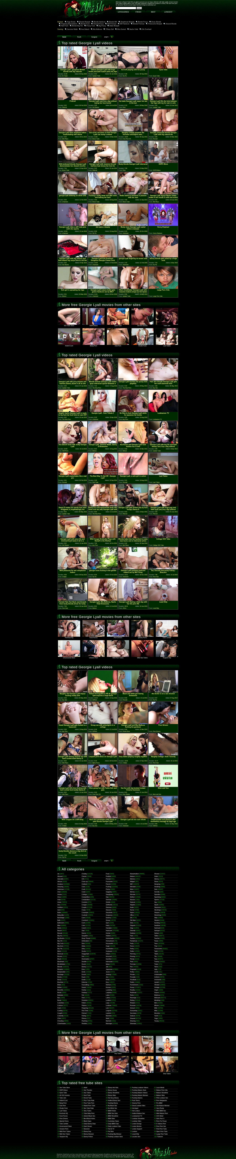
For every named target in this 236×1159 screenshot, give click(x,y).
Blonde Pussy (143, 22)
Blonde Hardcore (99, 22)
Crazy (84, 910)
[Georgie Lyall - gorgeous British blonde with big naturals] (72, 68)
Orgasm (132, 925)
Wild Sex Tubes (142, 658)
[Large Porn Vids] (163, 288)
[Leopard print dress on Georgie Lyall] (103, 755)
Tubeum (160, 1136)
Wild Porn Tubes (118, 658)
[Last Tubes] (163, 474)
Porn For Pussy (161, 1121)
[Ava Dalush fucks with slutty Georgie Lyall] (72, 443)
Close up (85, 881)
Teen (156, 943)
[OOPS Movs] (163, 162)
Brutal (59, 992)
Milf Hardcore (124, 24)
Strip (155, 918)
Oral (131, 923)
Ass (58, 905)
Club (83, 887)
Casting (60, 1010)
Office (132, 915)
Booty (59, 980)
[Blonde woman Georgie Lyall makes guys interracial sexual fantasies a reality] (103, 380)
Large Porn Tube (162, 1134)
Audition (60, 907)
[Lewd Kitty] (163, 600)
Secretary (133, 1013)
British (59, 987)
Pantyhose (133, 941)
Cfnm (59, 1018)
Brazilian (60, 982)
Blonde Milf (113, 22)
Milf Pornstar (111, 24)
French (108, 884)
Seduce (132, 1016)
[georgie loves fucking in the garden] (103, 569)
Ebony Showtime (113, 1093)
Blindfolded (61, 964)
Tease (156, 941)
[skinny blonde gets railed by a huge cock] (163, 257)
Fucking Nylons (137, 1098)
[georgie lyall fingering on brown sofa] (133, 257)
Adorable (60, 879)
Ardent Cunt (69, 346)
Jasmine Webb (72, 29)
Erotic (83, 972)
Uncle (156, 972)
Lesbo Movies (136, 1126)
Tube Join (167, 326)
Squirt (156, 905)
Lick (107, 1008)
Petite (132, 951)
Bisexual (60, 954)
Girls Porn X (160, 1118)
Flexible (84, 1023)
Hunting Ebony (113, 1103)
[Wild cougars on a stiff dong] (72, 818)
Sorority (156, 892)
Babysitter (60, 915)
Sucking (157, 923)
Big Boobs (60, 938)
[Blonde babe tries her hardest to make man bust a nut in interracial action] (133, 537)
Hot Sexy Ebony (113, 1098)
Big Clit (59, 941)
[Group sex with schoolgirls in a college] (103, 723)
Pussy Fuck (90, 26)
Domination (85, 959)
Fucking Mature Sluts (139, 1090)
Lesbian (108, 1005)
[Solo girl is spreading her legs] (72, 288)
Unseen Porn (93, 658)
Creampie (85, 912)
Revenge (133, 998)
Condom (84, 902)
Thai (155, 946)
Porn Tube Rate (69, 1074)
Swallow (157, 925)
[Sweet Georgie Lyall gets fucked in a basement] (72, 723)
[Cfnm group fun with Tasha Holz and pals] (103, 786)
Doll (83, 956)
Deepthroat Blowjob (127, 22)
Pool (131, 961)
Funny (108, 889)
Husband (109, 951)
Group (108, 920)
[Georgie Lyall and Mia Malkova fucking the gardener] (133, 723)
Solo (155, 889)
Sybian (156, 933)
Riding (132, 1000)
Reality (132, 990)
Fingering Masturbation (69, 24)
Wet (155, 1003)
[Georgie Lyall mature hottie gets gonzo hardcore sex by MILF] (103, 288)
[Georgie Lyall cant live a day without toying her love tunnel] (103, 99)
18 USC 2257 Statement (123, 1157)
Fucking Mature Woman (140, 1095)
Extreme (84, 982)
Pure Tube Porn (93, 1074)
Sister (156, 876)
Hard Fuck (64, 26)
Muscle (132, 899)
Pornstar (133, 964)
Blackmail (60, 961)
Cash (59, 1008)
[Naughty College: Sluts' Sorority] (163, 755)
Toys (155, 959)
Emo (83, 969)
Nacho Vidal (133, 29)
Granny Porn (136, 1103)
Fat (83, 995)
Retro (132, 995)
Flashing (84, 1021)
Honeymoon (110, 941)
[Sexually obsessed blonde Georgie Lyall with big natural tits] (163, 131)
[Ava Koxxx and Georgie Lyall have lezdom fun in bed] (133, 443)
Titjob (156, 954)
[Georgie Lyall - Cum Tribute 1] (103, 411)
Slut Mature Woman (163, 1106)
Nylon (132, 912)
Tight (156, 951)
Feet (83, 998)
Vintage (156, 987)
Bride (59, 985)
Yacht (156, 1016)
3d (58, 874)
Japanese (109, 969)
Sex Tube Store (69, 326)
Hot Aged (135, 1108)
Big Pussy (102, 26)
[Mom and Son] (163, 786)
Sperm (156, 899)
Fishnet (84, 1013)
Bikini (59, 951)
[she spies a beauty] (103, 225)
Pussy (132, 987)
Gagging (109, 892)
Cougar (84, 905)
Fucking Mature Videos (140, 1093)
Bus (58, 998)
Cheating (60, 1021)
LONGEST (168, 12)
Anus (59, 897)
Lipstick (108, 1013)
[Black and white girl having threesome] (133, 692)
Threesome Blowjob (155, 24)
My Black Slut (112, 1106)
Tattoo (156, 936)
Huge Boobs (71, 22)
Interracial (109, 961)
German (108, 899)
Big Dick (60, 946)
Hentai (108, 933)
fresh (79, 37)
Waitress (157, 995)
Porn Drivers (118, 638)
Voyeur (156, 992)
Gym (107, 923)
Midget (132, 881)
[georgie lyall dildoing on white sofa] (72, 194)
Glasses (108, 910)
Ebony (84, 967)
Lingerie (108, 1010)
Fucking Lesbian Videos (140, 1087)
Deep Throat (86, 938)
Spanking (157, 897)
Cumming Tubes (113, 1121)
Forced (108, 879)
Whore (156, 1005)
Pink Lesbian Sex (162, 1098)
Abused (60, 876)
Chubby (84, 874)
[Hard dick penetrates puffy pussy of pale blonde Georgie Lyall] (103, 818)
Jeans (108, 972)
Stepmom (157, 907)
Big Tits (59, 949)
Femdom (85, 1000)
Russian (133, 1005)
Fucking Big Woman (114, 1134)
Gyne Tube (118, 326)
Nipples (132, 905)
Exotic (84, 980)
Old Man (133, 920)
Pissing (132, 956)
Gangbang (109, 894)
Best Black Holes (89, 1118)
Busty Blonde (156, 22)
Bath (58, 920)
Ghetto (108, 902)
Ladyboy (109, 992)
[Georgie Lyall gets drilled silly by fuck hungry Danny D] (133, 506)
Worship (157, 1013)
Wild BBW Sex (161, 1111)
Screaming (133, 1010)
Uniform (157, 977)
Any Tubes (118, 1053)
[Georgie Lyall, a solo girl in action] (133, 474)
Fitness (84, 1018)
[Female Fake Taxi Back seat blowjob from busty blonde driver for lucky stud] (72, 600)
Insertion (109, 959)
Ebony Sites (112, 1095)
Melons (132, 879)
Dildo (83, 946)
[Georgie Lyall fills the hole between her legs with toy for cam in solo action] (163, 99)
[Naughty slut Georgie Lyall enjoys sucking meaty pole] (72, 692)
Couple (84, 907)
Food (107, 874)
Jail (107, 967)
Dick (83, 943)
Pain (131, 936)
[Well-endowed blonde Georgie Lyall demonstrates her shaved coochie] (72, 162)
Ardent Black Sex (89, 1116)
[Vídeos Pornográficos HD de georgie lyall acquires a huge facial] (103, 692)
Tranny (156, 961)
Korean (108, 987)
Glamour (109, 907)
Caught (59, 1013)
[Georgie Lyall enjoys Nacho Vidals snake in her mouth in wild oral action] (163, 194)
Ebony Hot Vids (113, 1087)
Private (132, 974)
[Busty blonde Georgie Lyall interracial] (133, 162)
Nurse (132, 910)
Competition (86, 897)
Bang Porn (93, 346)
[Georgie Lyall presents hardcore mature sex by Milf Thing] (133, 569)
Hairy (107, 925)
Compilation (86, 899)
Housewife (109, 943)
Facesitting (85, 985)
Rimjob (132, 1003)
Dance (84, 933)
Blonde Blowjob (84, 22)
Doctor (84, 951)
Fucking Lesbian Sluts (115, 1136)
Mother (132, 897)
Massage (109, 1023)
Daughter (85, 936)
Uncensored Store (69, 658)
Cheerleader (61, 1023)
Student (156, 920)
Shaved (132, 1018)
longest (94, 37)
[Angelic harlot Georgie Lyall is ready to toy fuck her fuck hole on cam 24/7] (72, 411)
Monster (132, 894)
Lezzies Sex (136, 1136)
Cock (83, 889)
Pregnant (133, 969)
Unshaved (157, 980)
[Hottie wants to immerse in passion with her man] (133, 194)
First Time (85, 1010)
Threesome (158, 949)
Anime (59, 894)
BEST (153, 12)
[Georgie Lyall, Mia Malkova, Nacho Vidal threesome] (103, 600)
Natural (132, 902)
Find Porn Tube (161, 1129)
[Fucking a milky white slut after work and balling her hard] (103, 194)
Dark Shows (88, 1126)
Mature (132, 876)
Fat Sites (111, 1131)
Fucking (108, 887)
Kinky (108, 980)
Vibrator (157, 985)
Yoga (156, 1018)
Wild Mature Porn (162, 1113)
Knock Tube (167, 1053)
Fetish (84, 1003)
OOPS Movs (93, 326)
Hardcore (109, 930)
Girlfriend (109, 905)
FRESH (138, 12)
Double (84, 961)
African (59, 881)
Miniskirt (133, 887)
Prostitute (133, 980)
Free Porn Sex (161, 1126)
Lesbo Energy (136, 1124)
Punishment (134, 985)
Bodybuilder (61, 972)
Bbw (58, 925)
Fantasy (84, 992)
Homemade (110, 938)
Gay (107, 897)
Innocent (109, 956)
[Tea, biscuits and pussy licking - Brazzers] (163, 569)
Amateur (60, 884)
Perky (132, 949)
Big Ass (59, 936)
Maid (107, 1018)
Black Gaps (87, 1121)
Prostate (133, 977)
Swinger (157, 930)
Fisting (84, 1016)
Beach (59, 930)
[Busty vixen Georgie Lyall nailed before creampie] (133, 225)
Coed (83, 892)
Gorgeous (109, 915)
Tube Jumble (166, 638)
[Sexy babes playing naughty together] (133, 755)
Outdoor (132, 933)
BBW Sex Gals (113, 1113)
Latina (108, 998)
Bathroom (60, 923)
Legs (107, 1003)
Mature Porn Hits (162, 1090)
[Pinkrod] (72, 99)
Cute (83, 925)
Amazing (60, 887)
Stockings (157, 910)
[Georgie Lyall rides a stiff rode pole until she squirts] (72, 225)
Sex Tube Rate (142, 1074)
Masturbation (134, 874)
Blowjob (60, 969)
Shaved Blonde (171, 24)
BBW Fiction (112, 1111)
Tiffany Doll (110, 29)
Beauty (59, 933)
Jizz (107, 977)
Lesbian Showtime (138, 1118)
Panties (132, 938)
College (84, 894)
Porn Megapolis (161, 1100)
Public (132, 982)
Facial (84, 987)
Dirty (83, 949)
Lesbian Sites (136, 1121)
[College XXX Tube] (163, 537)
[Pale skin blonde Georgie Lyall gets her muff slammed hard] (163, 380)
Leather (108, 1000)
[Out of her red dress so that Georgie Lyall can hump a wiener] (103, 131)
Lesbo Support (137, 1129)
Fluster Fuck (142, 346)
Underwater (158, 974)
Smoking (157, 887)
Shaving (133, 1021)
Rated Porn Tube (118, 1074)
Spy (155, 902)
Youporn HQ (167, 658)
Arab (59, 899)
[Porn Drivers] (163, 723)
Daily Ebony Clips (90, 1124)
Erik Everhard (146, 29)
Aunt (58, 910)
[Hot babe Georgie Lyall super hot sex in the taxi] (133, 99)
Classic (84, 876)
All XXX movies (142, 326)
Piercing (133, 954)
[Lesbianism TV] (163, 411)
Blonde (59, 967)
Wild (155, 1010)
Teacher (157, 938)
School (132, 1008)
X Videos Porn (161, 1124)
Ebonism (87, 1129)
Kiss (107, 982)
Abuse (132, 1157)
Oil (131, 918)
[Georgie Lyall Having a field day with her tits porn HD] (133, 600)
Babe (59, 912)
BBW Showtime (113, 1116)
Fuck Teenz (136, 1100)
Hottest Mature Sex (138, 1113)
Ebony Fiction (88, 1136)
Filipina (84, 1005)
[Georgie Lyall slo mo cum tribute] (133, 818)
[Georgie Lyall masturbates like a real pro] (72, 474)
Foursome (109, 881)
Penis (132, 946)
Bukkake (60, 995)
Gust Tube (142, 1053)
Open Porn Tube (161, 1131)
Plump (132, 959)
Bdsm (59, 928)
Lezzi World (160, 1087)
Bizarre (59, 956)
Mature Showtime (162, 1093)
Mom (131, 889)
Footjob (108, 876)
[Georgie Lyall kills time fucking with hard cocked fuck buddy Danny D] (72, 786)
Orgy (131, 928)
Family (84, 990)
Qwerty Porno (142, 638)
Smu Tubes (167, 1074)
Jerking (108, 974)
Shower (156, 874)
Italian (108, 964)
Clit (83, 879)
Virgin (156, 990)
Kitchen (108, 985)
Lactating (109, 990)
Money (132, 892)
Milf (131, 884)
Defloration (85, 941)
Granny (108, 918)
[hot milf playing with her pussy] (133, 68)
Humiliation (109, 949)
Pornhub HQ (69, 638)
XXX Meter (159, 1116)
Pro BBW (159, 1103)
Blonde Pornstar (138, 24)
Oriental (132, 930)
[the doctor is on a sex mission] (163, 692)
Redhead (133, 992)
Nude (132, 907)
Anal (58, 892)
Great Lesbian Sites (138, 1106)
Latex (108, 995)
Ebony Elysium (89, 1134)
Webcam (157, 998)
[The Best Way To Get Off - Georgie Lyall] (103, 474)
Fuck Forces (93, 638)
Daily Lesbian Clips (114, 1126)
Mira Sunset (121, 29)
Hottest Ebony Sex (114, 1100)
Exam (83, 977)
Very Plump (160, 1108)
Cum (83, 918)
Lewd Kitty (135, 1134)
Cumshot (85, 920)
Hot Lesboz (136, 1111)
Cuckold (84, 915)
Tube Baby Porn (89, 1113)
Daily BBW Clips (113, 1124)
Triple (156, 964)
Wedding (157, 1000)
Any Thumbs (93, 1053)
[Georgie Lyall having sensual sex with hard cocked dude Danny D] (72, 755)
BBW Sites (111, 1118)
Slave (156, 881)
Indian (108, 954)
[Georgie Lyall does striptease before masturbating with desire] (72, 131)
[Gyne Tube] (163, 68)
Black (59, 959)
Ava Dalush (85, 29)
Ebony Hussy (112, 1090)
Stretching (157, 915)
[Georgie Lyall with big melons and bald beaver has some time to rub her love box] (72, 257)
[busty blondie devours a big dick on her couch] (72, 849)
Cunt (83, 923)
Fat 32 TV (111, 1129)
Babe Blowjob (114, 26)
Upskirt (156, 982)
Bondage (60, 974)
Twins (156, 967)
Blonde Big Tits (77, 26)
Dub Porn (118, 346)
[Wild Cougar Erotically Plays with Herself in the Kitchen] (103, 537)
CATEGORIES (123, 12)
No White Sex (112, 1108)
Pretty (132, 972)
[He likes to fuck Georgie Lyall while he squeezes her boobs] (133, 411)
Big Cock (60, 943)
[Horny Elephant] (163, 225)
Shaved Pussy (98, 24)
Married (108, 1021)
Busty (59, 1000)
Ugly (155, 969)
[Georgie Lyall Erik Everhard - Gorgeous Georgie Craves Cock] (103, 257)
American (60, 889)
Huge (108, 946)
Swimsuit (157, 928)
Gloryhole (109, 912)
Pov (131, 967)
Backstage (60, 918)
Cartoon (60, 1005)
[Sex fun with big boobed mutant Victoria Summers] (133, 786)
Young (156, 1021)
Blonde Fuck (85, 24)
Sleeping (157, 884)
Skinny (156, 879)
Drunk (84, 964)
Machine (109, 1016)
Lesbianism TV (137, 1116)
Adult (69, 1053)
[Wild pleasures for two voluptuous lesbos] (72, 569)
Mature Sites (160, 1095)
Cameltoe (60, 1003)
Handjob (109, 928)
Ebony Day (87, 1131)
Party (131, 943)
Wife (155, 1008)
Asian (59, 902)
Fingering (85, 1008)
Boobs (59, 977)
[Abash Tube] (65, 18)
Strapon (157, 912)
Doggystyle (85, 954)
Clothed (84, 884)
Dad (83, 930)
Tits (155, 956)
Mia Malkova (97, 29)
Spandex (157, 894)
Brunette (60, 990)
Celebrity (60, 1016)
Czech (84, 928)
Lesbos (134, 1131)
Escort (84, 974)
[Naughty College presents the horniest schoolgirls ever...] (133, 131)
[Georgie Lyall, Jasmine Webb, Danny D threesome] (103, 443)
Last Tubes (167, 346)
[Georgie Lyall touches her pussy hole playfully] (133, 380)
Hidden (108, 936)
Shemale (133, 1023)
